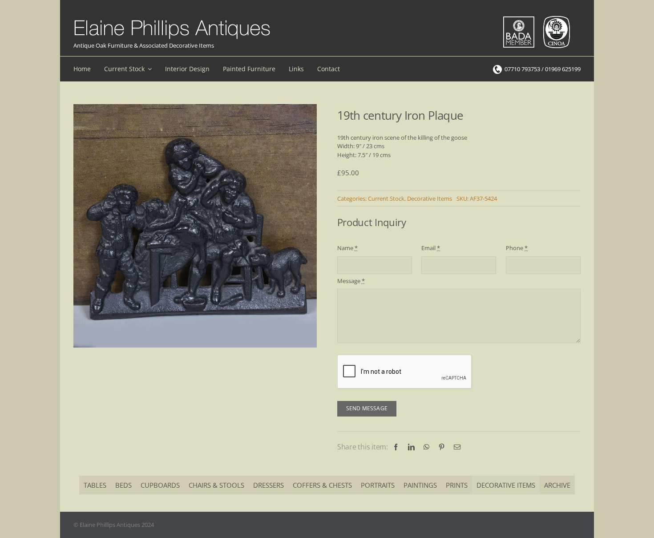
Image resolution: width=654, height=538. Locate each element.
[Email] (457, 447)
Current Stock (386, 198)
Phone (517, 248)
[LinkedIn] (411, 447)
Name (347, 248)
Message (351, 281)
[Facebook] (396, 447)
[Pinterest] (441, 447)
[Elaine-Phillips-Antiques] (171, 20)
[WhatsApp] (426, 447)
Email (430, 248)
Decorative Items (429, 198)
